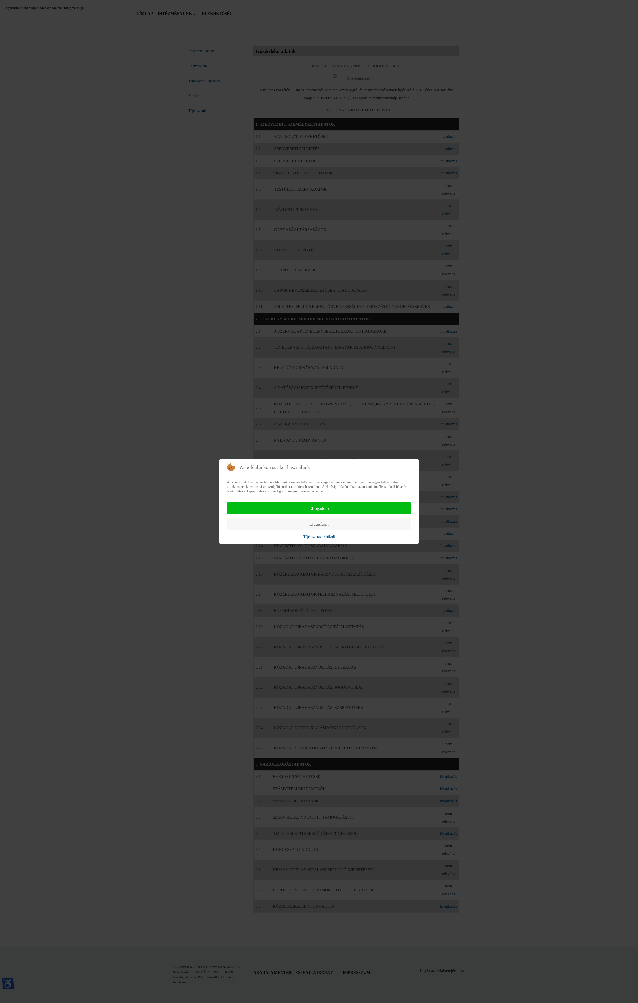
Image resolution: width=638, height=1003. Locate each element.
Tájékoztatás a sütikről (319, 537)
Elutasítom (319, 524)
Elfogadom (319, 508)
